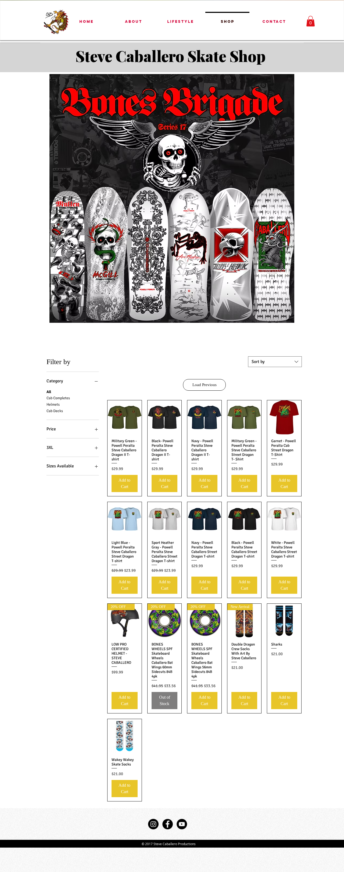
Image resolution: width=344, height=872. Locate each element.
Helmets (53, 404)
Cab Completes (58, 398)
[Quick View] (125, 417)
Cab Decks (54, 411)
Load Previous (204, 385)
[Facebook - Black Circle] (167, 824)
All (48, 392)
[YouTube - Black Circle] (182, 824)
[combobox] (275, 361)
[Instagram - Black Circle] (153, 824)
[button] (310, 21)
